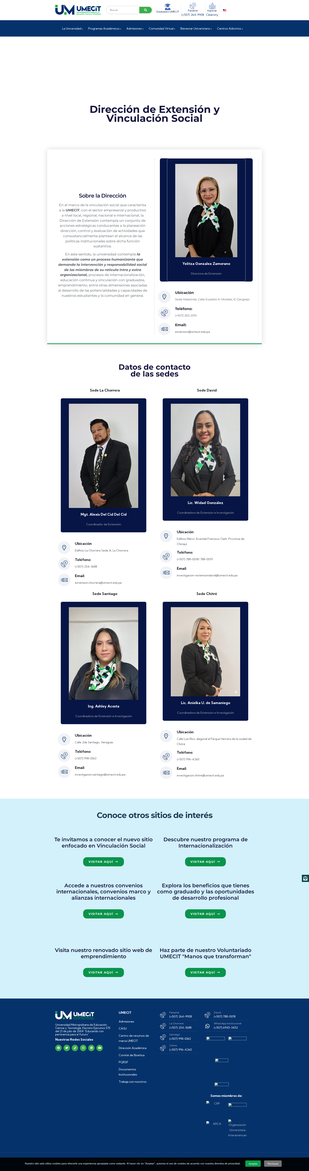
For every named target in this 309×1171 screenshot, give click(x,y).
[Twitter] (66, 1048)
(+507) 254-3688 (180, 1027)
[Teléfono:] (164, 313)
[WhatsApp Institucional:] (207, 1026)
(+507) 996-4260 (180, 1049)
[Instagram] (83, 1048)
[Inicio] (78, 10)
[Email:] (164, 329)
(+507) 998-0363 (180, 1038)
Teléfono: (183, 309)
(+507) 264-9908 (193, 14)
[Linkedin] (91, 1048)
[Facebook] (58, 1048)
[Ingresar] (212, 6)
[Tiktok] (75, 1048)
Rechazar (273, 1163)
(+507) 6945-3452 (226, 1027)
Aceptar (253, 1163)
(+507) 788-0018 (225, 1016)
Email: (180, 325)
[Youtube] (99, 1048)
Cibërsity (212, 14)
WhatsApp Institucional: (228, 1023)
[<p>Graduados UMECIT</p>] (168, 7)
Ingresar (212, 10)
